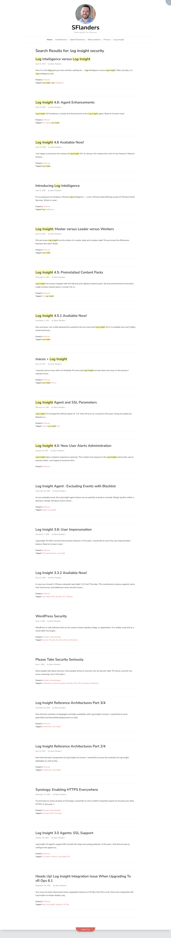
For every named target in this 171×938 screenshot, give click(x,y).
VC (64, 596)
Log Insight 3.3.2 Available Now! (61, 572)
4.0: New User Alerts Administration (73, 445)
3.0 (43, 856)
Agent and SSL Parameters (66, 402)
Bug (43, 904)
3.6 (43, 553)
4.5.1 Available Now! (61, 315)
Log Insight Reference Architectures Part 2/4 (70, 746)
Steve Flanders (55, 64)
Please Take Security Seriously (59, 659)
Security (59, 596)
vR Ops (66, 904)
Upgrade (58, 904)
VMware (46, 80)
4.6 (43, 123)
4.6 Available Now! (59, 142)
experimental (50, 553)
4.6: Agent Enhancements (65, 102)
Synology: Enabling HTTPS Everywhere (66, 789)
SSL (58, 426)
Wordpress (74, 640)
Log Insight (52, 510)
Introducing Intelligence (57, 185)
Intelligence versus (62, 59)
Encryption (62, 683)
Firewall (52, 640)
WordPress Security (51, 616)
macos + (51, 359)
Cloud (54, 683)
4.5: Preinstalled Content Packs (69, 272)
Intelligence (57, 83)
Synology (85, 683)
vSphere (69, 596)
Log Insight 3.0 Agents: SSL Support (64, 833)
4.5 (43, 296)
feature (54, 856)
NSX (53, 596)
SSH (75, 683)
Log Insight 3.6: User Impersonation (63, 529)
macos (53, 383)
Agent (47, 123)
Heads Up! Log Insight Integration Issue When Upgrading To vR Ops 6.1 (83, 878)
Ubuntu (66, 640)
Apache (45, 640)
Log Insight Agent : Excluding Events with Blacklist (75, 486)
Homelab (45, 813)
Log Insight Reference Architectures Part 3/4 (70, 702)
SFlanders (85, 27)
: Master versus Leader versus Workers (74, 229)
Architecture (46, 683)
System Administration (52, 637)
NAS (52, 813)
